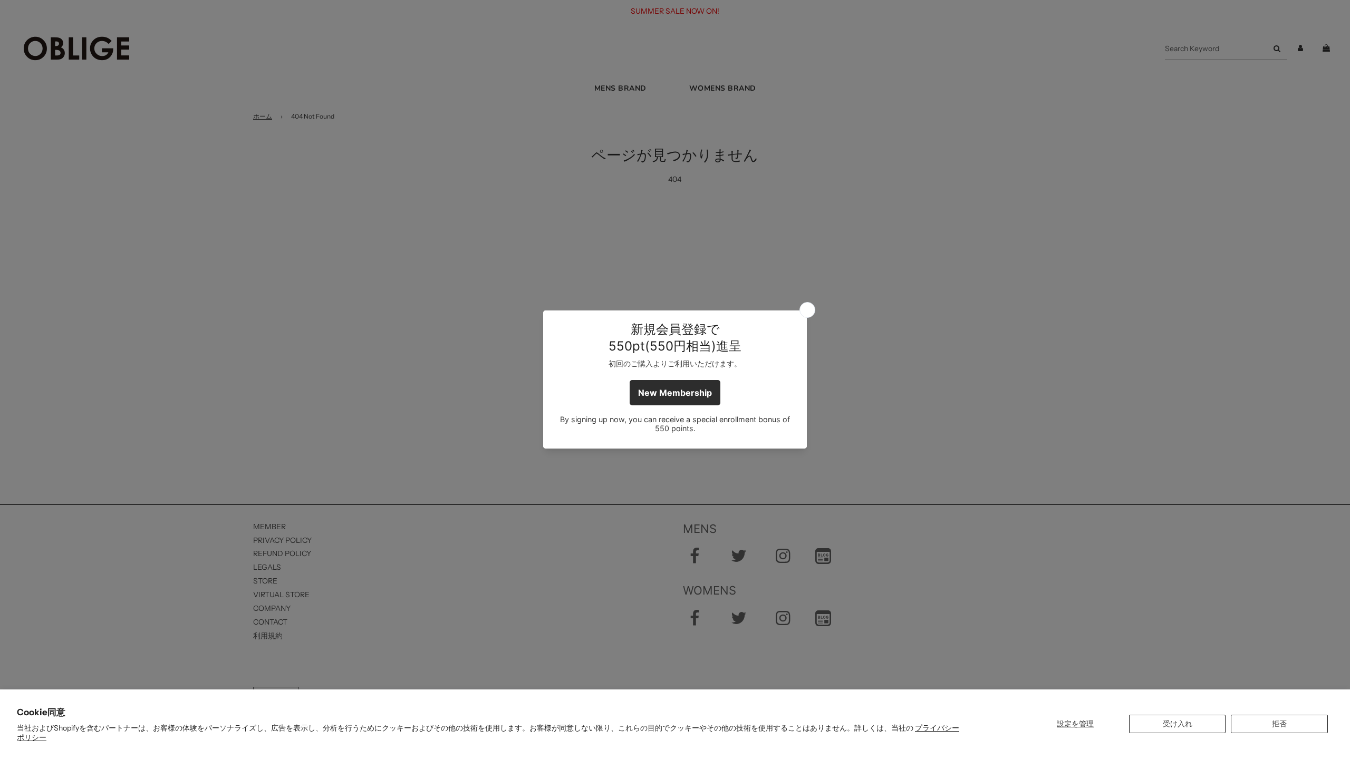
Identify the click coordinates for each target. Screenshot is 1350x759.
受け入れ (1177, 723)
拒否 (1279, 723)
